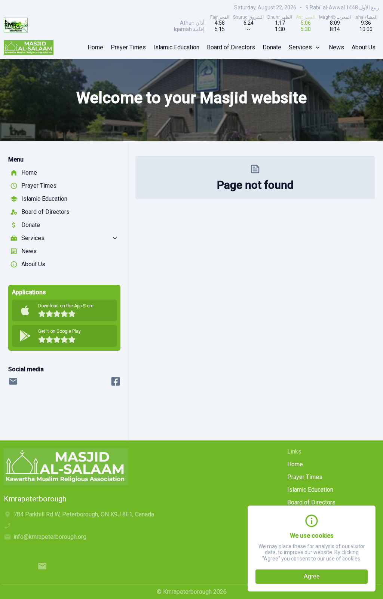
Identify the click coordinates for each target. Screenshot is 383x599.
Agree (312, 576)
